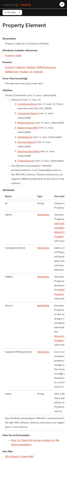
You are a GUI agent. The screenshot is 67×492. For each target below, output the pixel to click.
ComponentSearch (27, 113)
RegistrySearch (25, 123)
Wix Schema (12, 456)
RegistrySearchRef (27, 128)
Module (31, 67)
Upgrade (38, 72)
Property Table (13, 55)
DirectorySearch (26, 142)
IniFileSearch (24, 137)
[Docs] (26, 5)
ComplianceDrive (27, 104)
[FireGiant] (10, 5)
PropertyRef (27, 456)
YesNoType (43, 215)
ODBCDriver (11, 72)
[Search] (35, 5)
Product (23, 72)
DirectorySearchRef (28, 151)
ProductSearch (25, 161)
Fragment (19, 67)
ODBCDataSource (46, 67)
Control (9, 67)
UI (31, 72)
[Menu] (62, 4)
